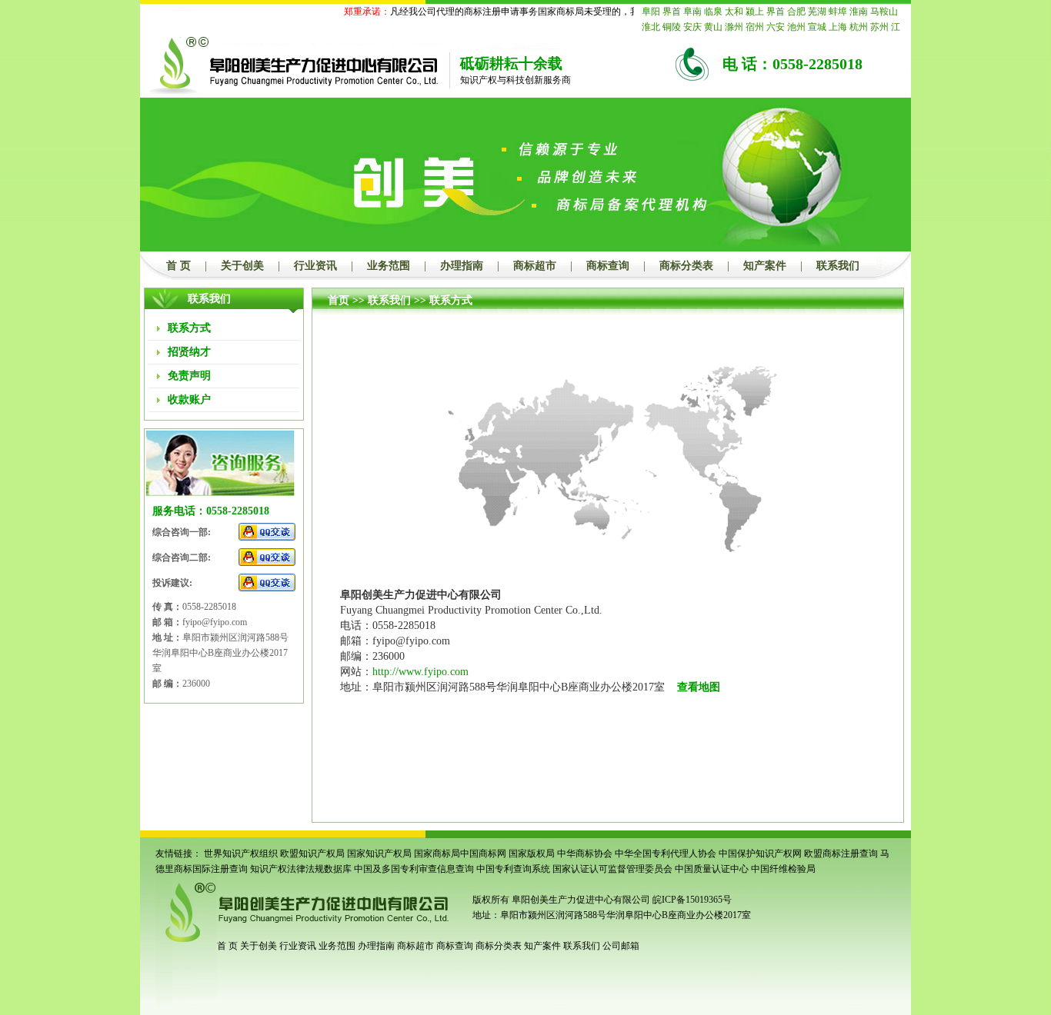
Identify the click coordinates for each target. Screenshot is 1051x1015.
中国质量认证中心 (712, 869)
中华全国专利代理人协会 (665, 853)
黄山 (713, 27)
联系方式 (450, 300)
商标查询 (607, 265)
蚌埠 (838, 11)
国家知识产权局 (379, 853)
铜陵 (671, 27)
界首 (671, 11)
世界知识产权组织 (241, 853)
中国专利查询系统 (513, 869)
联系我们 (837, 265)
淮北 (651, 27)
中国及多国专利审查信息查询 (414, 869)
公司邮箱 (620, 945)
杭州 (858, 27)
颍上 (755, 11)
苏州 (879, 27)
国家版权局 (532, 853)
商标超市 (534, 265)
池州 (796, 27)
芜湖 (817, 11)
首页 (338, 300)
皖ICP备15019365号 (692, 899)
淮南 (858, 11)
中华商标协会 (584, 853)
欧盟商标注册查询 (841, 853)
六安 (775, 27)
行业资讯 (315, 265)
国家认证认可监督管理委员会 (612, 869)
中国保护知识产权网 (760, 853)
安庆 (692, 27)
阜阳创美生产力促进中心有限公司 (579, 899)
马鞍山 (884, 11)
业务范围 (388, 265)
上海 (838, 27)
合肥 (796, 11)
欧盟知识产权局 (312, 853)
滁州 (734, 27)
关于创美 (242, 265)
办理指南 (461, 265)
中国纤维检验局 (783, 869)
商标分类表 (686, 265)
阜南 (692, 11)
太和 (734, 11)
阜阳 (651, 11)
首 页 (178, 265)
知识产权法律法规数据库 (301, 869)
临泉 (713, 11)
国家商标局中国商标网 (460, 853)
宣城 (817, 27)
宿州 (755, 27)
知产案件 (764, 265)
